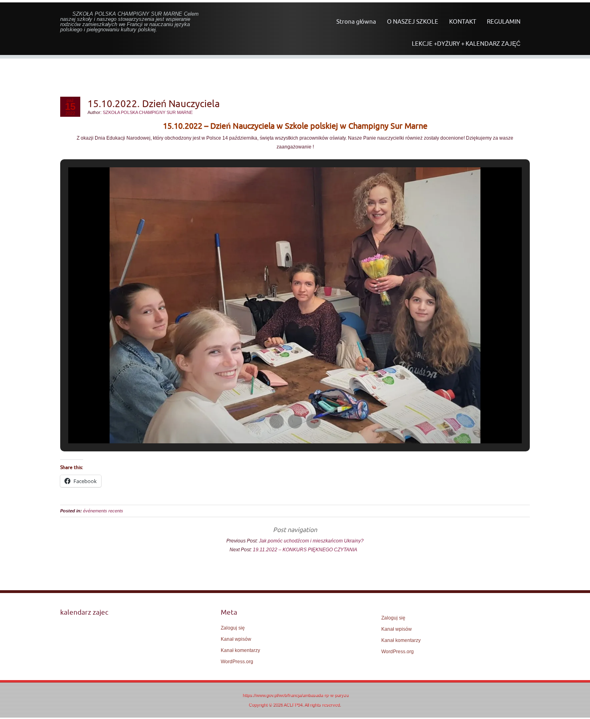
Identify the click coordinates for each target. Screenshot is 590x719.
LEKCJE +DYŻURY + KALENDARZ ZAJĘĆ (466, 43)
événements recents (103, 510)
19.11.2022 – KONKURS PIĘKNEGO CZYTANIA (307, 549)
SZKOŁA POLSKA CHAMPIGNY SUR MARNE (148, 112)
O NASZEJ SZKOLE (412, 21)
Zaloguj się (233, 628)
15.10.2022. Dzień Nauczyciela (153, 103)
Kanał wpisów (236, 639)
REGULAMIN (504, 21)
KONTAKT (462, 21)
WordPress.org (237, 661)
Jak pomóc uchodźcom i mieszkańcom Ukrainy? (311, 541)
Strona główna (356, 21)
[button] (276, 421)
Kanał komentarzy (240, 650)
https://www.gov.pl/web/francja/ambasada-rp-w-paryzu (296, 695)
